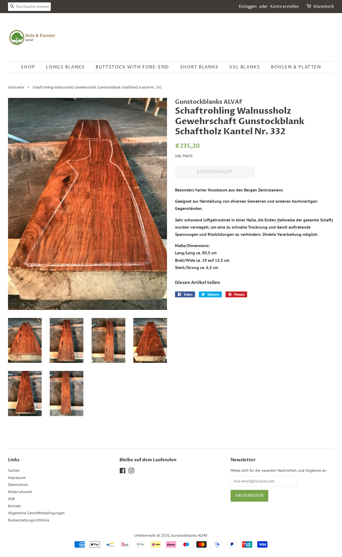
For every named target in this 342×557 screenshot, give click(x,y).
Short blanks (199, 67)
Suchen (14, 470)
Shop (28, 67)
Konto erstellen (284, 6)
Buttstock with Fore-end (132, 67)
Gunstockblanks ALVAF (189, 535)
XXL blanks (244, 67)
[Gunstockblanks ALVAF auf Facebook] (122, 471)
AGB (11, 498)
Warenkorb (323, 6)
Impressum (17, 477)
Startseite (16, 87)
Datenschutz (18, 484)
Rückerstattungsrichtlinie (28, 520)
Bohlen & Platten (296, 67)
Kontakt (14, 506)
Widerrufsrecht (20, 491)
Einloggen (248, 6)
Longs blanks (65, 67)
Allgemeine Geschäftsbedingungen (36, 512)
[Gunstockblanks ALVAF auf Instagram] (131, 471)
